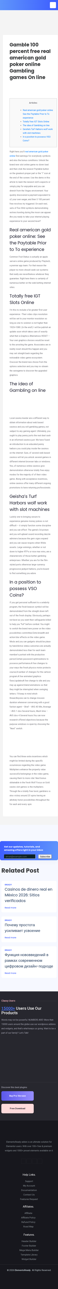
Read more (10, 907)
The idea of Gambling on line (36, 125)
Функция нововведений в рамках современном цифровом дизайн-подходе (29, 960)
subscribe (45, 856)
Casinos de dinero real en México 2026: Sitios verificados (28, 895)
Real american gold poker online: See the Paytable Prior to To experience (38, 114)
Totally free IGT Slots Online (36, 121)
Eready (8, 884)
